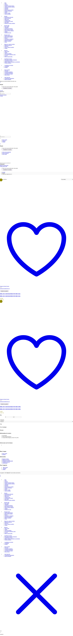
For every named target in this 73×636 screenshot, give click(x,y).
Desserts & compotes (8, 516)
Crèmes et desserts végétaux (10, 6)
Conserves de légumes (9, 28)
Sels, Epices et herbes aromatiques (11, 59)
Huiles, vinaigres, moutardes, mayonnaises (12, 61)
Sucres (6, 42)
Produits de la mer (8, 32)
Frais (5, 2)
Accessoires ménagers (8, 71)
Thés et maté (7, 51)
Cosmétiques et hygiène (9, 65)
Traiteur (6, 11)
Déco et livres (7, 74)
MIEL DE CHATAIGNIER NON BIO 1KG (10, 293)
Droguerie (6, 70)
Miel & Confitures (8, 517)
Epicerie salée (6, 25)
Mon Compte (4, 139)
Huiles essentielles (8, 79)
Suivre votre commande (6, 152)
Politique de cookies (6, 459)
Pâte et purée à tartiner (9, 36)
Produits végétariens (8, 10)
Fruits (6, 3)
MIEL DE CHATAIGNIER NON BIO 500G (10, 406)
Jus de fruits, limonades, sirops (10, 54)
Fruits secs (6, 46)
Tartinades (6, 7)
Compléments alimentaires (9, 78)
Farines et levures (8, 18)
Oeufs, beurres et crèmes (9, 9)
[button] (3, 166)
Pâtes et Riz (7, 19)
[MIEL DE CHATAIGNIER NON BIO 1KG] (24, 212)
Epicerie (5, 16)
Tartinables (6, 27)
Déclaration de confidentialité (7, 460)
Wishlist (3, 141)
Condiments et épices (8, 58)
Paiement (4, 140)
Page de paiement (5, 153)
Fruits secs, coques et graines (9, 44)
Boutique (4, 454)
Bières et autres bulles (8, 56)
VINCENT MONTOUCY (5, 288)
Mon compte (4, 154)
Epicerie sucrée (7, 34)
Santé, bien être (7, 77)
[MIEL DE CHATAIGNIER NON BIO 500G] (10, 325)
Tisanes (6, 52)
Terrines (6, 31)
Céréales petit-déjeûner (9, 35)
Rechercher (2, 164)
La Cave (6, 55)
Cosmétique (7, 66)
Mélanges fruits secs (8, 45)
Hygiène (6, 67)
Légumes (6, 4)
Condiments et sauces (8, 60)
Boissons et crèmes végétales (10, 23)
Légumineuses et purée (9, 21)
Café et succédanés (8, 53)
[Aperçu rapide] (1, 287)
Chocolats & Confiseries (9, 38)
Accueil (3, 172)
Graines (6, 48)
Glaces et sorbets (8, 490)
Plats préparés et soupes (9, 29)
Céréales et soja (7, 20)
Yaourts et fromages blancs (9, 5)
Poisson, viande (7, 489)
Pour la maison (7, 69)
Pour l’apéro (7, 26)
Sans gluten (7, 22)
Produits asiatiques (8, 62)
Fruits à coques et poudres (9, 47)
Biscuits (6, 37)
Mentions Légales (5, 458)
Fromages (6, 8)
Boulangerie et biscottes (9, 17)
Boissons (6, 50)
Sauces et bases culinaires (9, 30)
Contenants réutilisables (9, 72)
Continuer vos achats (7, 88)
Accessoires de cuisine (9, 73)
